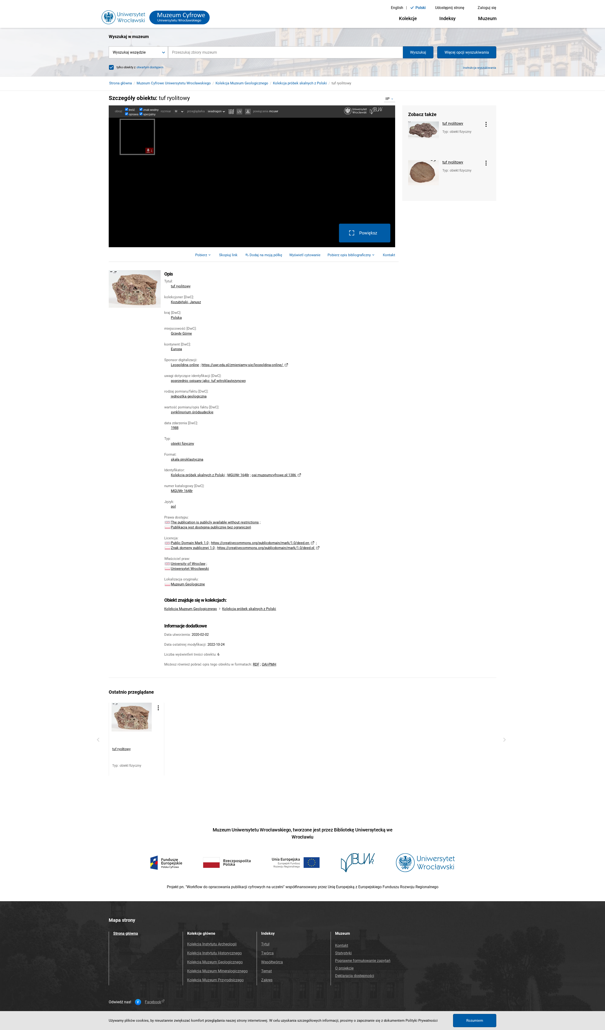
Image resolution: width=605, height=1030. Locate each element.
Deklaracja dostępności (354, 976)
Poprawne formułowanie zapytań (362, 960)
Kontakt (341, 945)
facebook (153, 1002)
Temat (266, 971)
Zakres (266, 980)
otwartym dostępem (150, 67)
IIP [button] (387, 99)
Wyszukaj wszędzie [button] (129, 52)
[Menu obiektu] (486, 124)
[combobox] (285, 52)
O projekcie (344, 968)
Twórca (267, 953)
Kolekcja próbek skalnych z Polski (300, 83)
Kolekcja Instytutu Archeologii (212, 944)
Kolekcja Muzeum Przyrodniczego (215, 980)
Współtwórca (272, 962)
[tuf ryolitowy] (423, 138)
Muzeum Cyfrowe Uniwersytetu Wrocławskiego (174, 83)
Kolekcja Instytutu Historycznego (214, 953)
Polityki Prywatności (422, 1020)
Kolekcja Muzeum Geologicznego (242, 83)
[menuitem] (228, 255)
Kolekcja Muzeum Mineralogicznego (217, 971)
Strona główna (120, 83)
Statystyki (343, 953)
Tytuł (265, 944)
